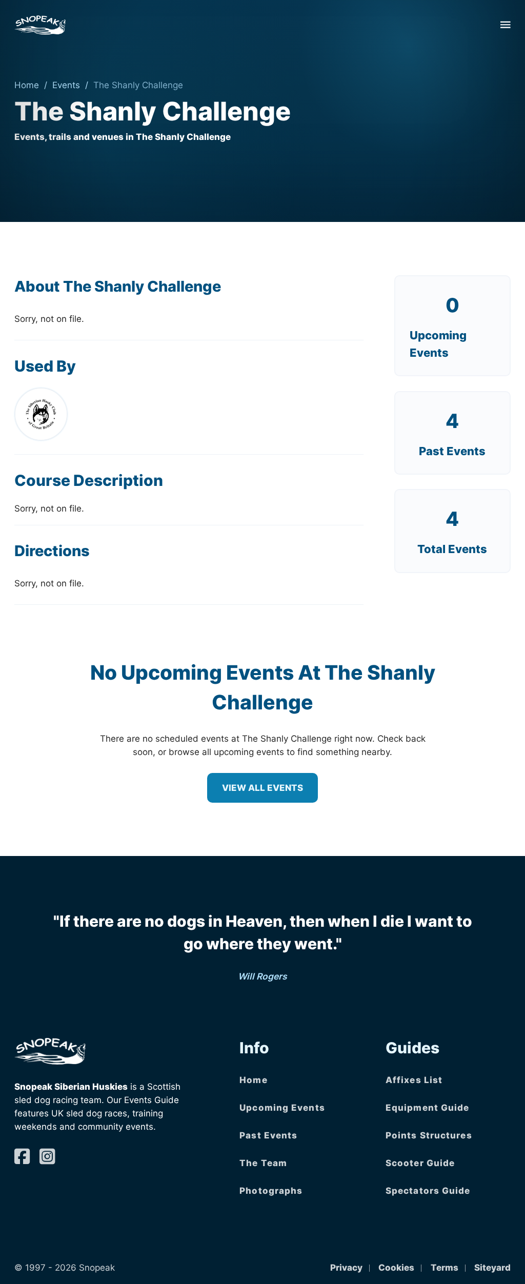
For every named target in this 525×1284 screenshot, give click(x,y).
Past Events (268, 1135)
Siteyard (492, 1267)
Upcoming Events (282, 1107)
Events (66, 84)
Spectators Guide (428, 1190)
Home (26, 84)
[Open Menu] (505, 24)
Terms (444, 1267)
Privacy (346, 1267)
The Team (263, 1162)
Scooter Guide (420, 1162)
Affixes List (414, 1079)
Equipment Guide (428, 1107)
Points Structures (429, 1135)
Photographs (270, 1190)
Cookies (396, 1267)
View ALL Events (262, 787)
